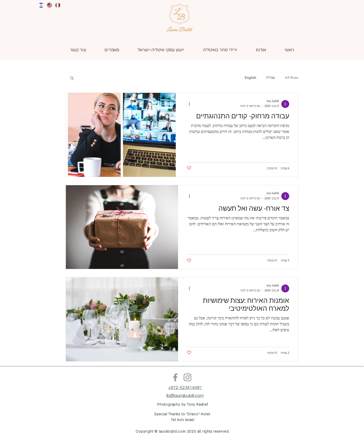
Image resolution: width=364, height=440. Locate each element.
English (250, 77)
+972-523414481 (185, 387)
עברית (270, 77)
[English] (49, 5)
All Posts (291, 77)
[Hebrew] (41, 5)
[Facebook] (175, 377)
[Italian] (57, 5)
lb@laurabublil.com (185, 395)
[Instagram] (187, 377)
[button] (72, 78)
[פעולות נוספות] (187, 104)
